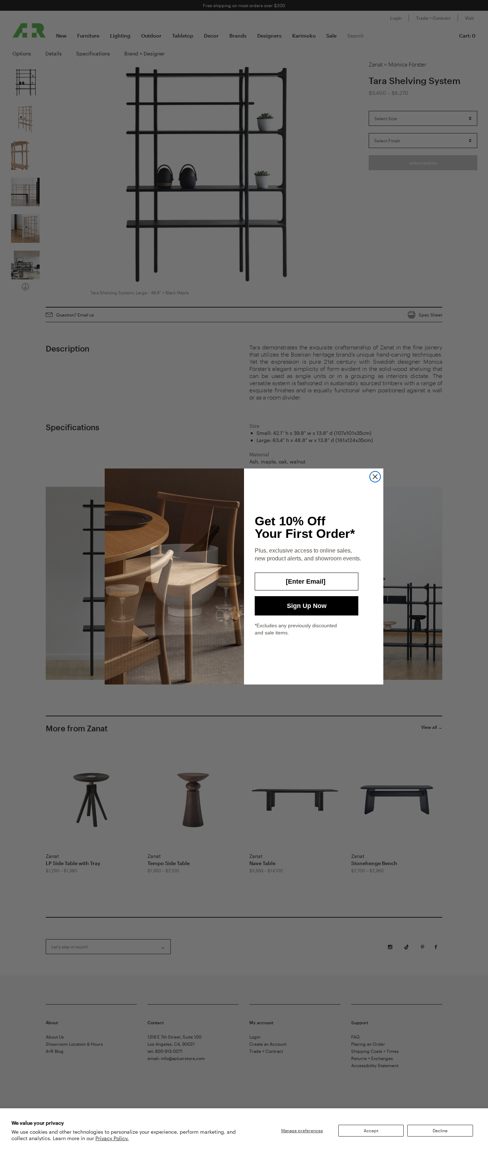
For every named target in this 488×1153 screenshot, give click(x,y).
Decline (440, 1130)
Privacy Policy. (112, 1138)
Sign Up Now (307, 605)
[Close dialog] (375, 476)
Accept (371, 1130)
